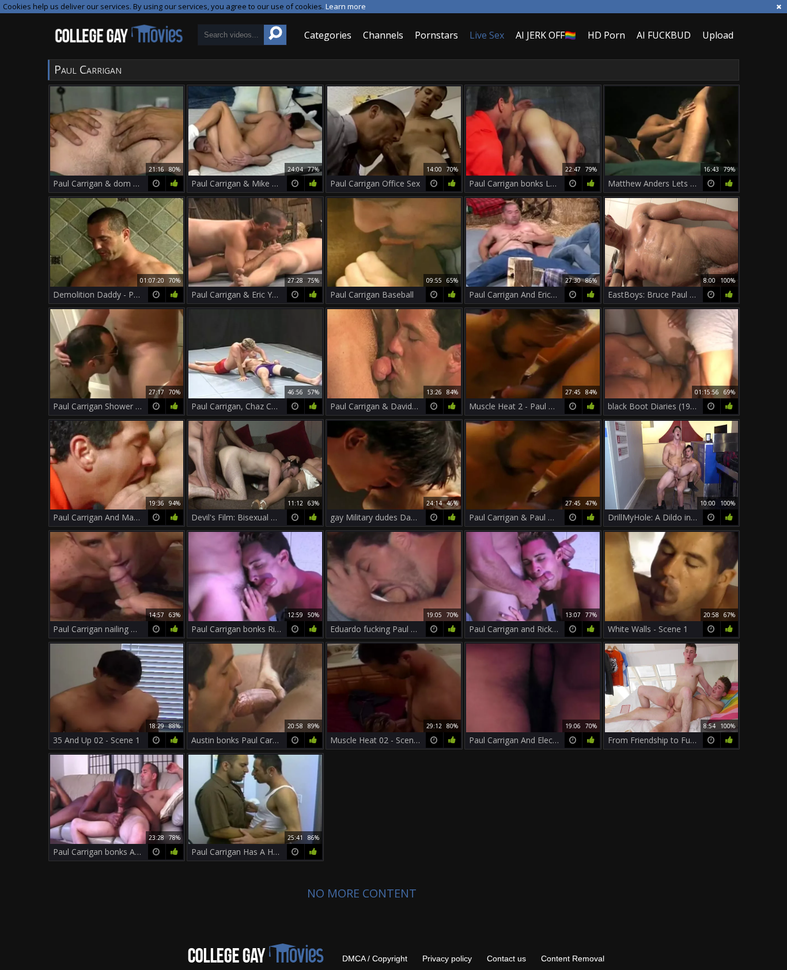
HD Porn (606, 35)
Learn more (346, 6)
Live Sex (487, 35)
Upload (717, 35)
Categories (327, 35)
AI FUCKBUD (664, 35)
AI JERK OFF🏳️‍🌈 (546, 35)
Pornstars (436, 35)
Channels (383, 35)
